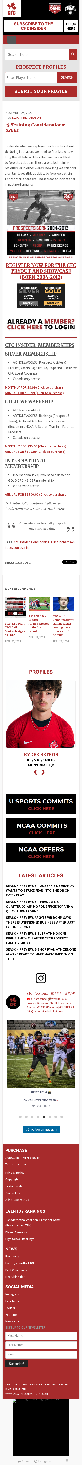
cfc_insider (22, 542)
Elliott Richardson (26, 117)
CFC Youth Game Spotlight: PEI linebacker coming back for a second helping (63, 626)
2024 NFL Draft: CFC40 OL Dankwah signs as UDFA (15, 629)
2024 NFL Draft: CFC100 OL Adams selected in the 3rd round (39, 624)
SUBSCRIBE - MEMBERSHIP (22, 1158)
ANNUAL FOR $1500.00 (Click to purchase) (36, 494)
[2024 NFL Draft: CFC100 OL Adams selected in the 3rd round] (40, 605)
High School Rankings (19, 1239)
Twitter (10, 1308)
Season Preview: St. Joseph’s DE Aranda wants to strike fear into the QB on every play (40, 890)
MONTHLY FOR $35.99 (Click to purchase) (35, 446)
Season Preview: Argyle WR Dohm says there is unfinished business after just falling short (40, 922)
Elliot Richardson (63, 542)
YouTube (11, 1315)
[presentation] (35, 771)
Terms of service (16, 1164)
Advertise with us (17, 1200)
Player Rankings (16, 1232)
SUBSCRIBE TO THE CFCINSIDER (33, 26)
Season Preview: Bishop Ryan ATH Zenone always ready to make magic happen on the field (41, 954)
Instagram (12, 1294)
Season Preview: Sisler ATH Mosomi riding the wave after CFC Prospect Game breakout (37, 938)
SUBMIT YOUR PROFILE (41, 91)
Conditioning (40, 542)
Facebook (12, 1301)
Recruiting (12, 1256)
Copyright (12, 1179)
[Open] (41, 1054)
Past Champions (16, 1270)
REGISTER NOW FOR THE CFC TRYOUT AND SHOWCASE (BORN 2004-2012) (41, 271)
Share (26, 1461)
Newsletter (13, 1321)
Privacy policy (14, 1172)
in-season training (18, 547)
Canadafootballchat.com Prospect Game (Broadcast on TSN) (33, 1222)
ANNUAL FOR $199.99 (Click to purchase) (35, 451)
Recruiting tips (15, 1277)
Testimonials (14, 1186)
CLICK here (71, 26)
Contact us (12, 1193)
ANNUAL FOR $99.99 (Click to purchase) (34, 393)
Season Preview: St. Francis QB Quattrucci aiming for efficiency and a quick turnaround (39, 906)
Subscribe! (16, 1363)
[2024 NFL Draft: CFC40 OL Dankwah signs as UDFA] (16, 609)
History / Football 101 (19, 1263)
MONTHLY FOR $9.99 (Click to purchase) (34, 387)
